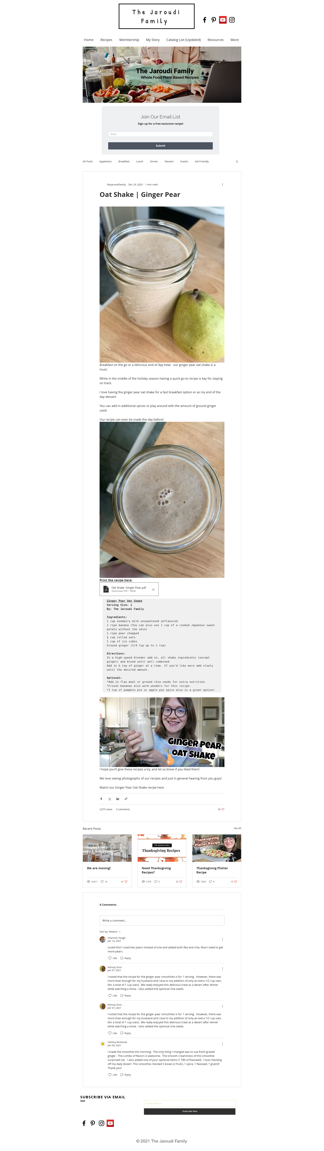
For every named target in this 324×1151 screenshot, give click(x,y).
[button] (237, 161)
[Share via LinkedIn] (117, 798)
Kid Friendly (202, 161)
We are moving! (99, 868)
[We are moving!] (107, 848)
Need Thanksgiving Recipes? (156, 870)
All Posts (88, 161)
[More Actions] (222, 939)
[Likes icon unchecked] (110, 958)
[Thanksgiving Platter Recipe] (216, 848)
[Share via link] (126, 798)
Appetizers (105, 161)
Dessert (169, 161)
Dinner (154, 161)
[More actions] (222, 184)
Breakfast (123, 161)
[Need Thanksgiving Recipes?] (162, 848)
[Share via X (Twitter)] (109, 798)
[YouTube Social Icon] (223, 20)
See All (237, 828)
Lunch (139, 161)
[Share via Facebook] (101, 798)
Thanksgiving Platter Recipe (212, 870)
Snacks (184, 161)
